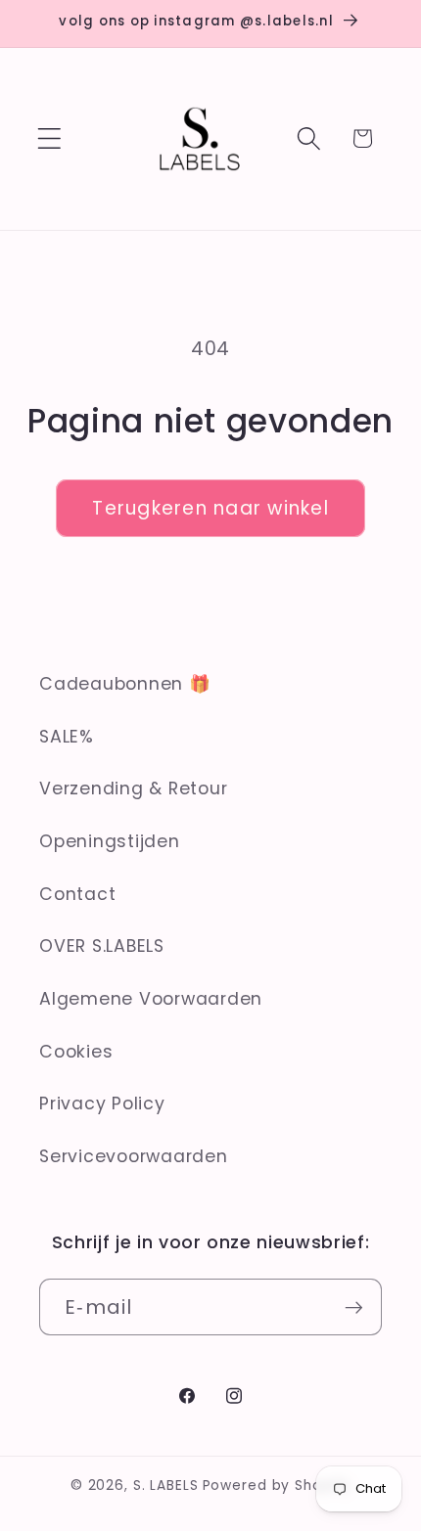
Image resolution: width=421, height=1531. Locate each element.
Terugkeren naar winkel (210, 508)
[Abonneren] (354, 1307)
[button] (49, 138)
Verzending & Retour (133, 788)
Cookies (76, 1051)
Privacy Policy (102, 1103)
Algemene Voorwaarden (150, 999)
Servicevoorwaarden (133, 1156)
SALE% (66, 736)
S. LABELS (166, 1485)
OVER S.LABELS (101, 946)
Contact (77, 894)
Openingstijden (109, 841)
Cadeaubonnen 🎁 (125, 684)
